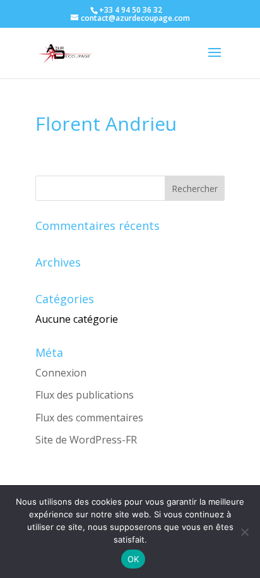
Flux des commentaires (89, 417)
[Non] (244, 532)
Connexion (60, 373)
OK (133, 559)
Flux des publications (84, 395)
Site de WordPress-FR (86, 440)
